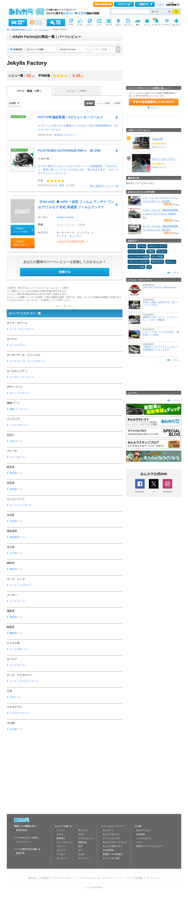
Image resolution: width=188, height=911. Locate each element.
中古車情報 (108, 850)
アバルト (161, 251)
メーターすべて (17, 601)
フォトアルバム (64, 842)
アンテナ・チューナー (69, 236)
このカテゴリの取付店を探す (70, 241)
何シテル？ (83, 830)
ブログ (60, 834)
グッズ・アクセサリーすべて (24, 681)
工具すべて (15, 697)
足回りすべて (16, 441)
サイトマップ (153, 878)
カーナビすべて (17, 345)
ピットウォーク (136, 251)
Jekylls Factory (65, 217)
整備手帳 (20, 853)
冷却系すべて (16, 521)
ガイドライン (112, 878)
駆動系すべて (16, 633)
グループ (61, 850)
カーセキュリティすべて (22, 377)
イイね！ (61, 854)
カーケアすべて (17, 665)
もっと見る (173, 273)
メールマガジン (144, 838)
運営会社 (32, 878)
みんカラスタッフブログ (115, 842)
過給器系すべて (17, 537)
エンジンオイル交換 (139, 256)
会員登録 (140, 834)
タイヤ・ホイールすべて (22, 329)
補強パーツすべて (18, 409)
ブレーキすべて (17, 457)
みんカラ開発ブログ (112, 846)
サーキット (62, 858)
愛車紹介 (61, 838)
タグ (80, 850)
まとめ (81, 854)
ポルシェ (170, 261)
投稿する (64, 271)
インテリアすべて (18, 425)
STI (149, 267)
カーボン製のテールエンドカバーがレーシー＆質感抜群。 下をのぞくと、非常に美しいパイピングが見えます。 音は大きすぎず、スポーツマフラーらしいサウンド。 (78, 170)
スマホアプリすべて (19, 713)
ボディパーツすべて (19, 393)
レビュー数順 (103, 103)
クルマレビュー (85, 838)
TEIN (61, 185)
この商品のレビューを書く (21, 230)
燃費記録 (82, 842)
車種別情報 (21, 830)
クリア (87, 49)
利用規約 (45, 878)
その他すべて (16, 729)
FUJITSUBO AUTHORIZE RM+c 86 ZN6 (69, 150)
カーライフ (83, 858)
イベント (61, 830)
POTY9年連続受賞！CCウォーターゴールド (70, 117)
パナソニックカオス (139, 261)
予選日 (150, 251)
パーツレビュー (41, 29)
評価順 (117, 103)
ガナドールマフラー (163, 158)
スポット (61, 846)
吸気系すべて (16, 473)
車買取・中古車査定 (112, 854)
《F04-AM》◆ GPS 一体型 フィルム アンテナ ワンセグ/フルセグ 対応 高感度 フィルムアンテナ (76, 204)
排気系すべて (16, 489)
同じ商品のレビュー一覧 (104, 186)
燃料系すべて (16, 569)
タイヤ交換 (157, 256)
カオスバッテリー (157, 246)
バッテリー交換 (136, 267)
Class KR (157, 138)
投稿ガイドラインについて (149, 846)
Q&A (80, 846)
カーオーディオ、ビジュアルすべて (27, 361)
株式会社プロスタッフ (65, 135)
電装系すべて (16, 617)
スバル (142, 246)
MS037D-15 (157, 261)
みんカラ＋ (108, 830)
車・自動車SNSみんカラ (19, 29)
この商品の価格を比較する (21, 243)
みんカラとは (142, 830)
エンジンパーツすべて (21, 505)
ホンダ (132, 246)
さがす (81, 834)
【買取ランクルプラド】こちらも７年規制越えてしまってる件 (160, 348)
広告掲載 (138, 878)
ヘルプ (160, 4)
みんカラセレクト (111, 834)
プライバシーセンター (91, 878)
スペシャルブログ (111, 838)
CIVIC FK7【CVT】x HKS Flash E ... (160, 287)
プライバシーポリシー (65, 878)
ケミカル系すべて (18, 649)
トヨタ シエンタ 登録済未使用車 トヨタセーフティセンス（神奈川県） (161, 214)
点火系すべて (16, 553)
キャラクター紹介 (111, 858)
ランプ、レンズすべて (21, 585)
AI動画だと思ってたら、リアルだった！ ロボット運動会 (160, 318)
